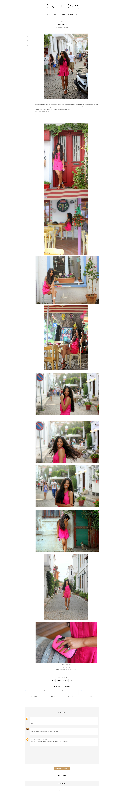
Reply (32, 723)
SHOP (76, 14)
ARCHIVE (63, 14)
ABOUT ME (55, 14)
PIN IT (72, 680)
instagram (62, 783)
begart (61, 21)
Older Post (65, 768)
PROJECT (70, 14)
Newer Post (58, 768)
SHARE (53, 680)
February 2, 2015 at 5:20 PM (41, 739)
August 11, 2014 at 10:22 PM (41, 718)
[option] (34, 695)
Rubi (32, 729)
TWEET (59, 680)
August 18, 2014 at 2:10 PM (38, 729)
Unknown (33, 718)
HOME (48, 14)
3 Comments (65, 27)
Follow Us (62, 776)
